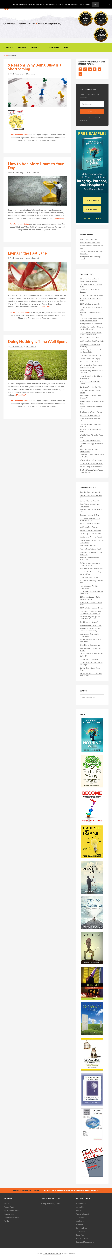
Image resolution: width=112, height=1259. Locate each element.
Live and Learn (9, 1214)
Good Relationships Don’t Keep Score (91, 285)
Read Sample (92, 209)
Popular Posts (9, 1207)
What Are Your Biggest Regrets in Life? (91, 445)
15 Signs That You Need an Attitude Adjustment (89, 558)
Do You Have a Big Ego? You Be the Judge (91, 663)
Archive (6, 1203)
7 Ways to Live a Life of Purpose (91, 460)
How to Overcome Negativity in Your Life (90, 425)
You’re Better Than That (88, 239)
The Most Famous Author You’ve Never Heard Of (91, 471)
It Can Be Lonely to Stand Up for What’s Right (91, 377)
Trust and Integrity (82, 1214)
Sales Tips (80, 1235)
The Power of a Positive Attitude (91, 412)
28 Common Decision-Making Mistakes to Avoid (90, 598)
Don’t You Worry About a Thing (91, 387)
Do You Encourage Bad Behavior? (92, 295)
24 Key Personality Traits (50, 1203)
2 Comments (30, 74)
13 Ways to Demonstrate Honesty (91, 608)
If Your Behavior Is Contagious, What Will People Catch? (91, 333)
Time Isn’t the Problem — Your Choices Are (90, 397)
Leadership (80, 1221)
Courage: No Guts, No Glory (90, 515)
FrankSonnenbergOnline (19, 134)
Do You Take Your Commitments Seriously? (91, 655)
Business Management (85, 1242)
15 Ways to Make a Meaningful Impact (90, 258)
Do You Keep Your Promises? (90, 440)
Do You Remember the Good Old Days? (91, 308)
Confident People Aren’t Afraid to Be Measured (91, 592)
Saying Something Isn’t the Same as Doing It (91, 252)
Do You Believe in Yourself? (89, 501)
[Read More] (59, 218)
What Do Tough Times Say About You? (91, 436)
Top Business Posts (11, 1210)
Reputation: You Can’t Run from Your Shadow (91, 674)
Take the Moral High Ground (90, 492)
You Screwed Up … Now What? (91, 537)
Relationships (81, 1203)
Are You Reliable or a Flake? (90, 524)
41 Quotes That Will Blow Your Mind (90, 314)
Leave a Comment (32, 172)
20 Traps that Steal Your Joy (90, 415)
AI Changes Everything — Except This (91, 581)
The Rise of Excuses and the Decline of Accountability (90, 629)
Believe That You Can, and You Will (91, 496)
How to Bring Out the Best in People (90, 391)
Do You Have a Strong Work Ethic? (90, 669)
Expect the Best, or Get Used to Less (91, 510)
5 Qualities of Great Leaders (90, 645)
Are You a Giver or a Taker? (89, 338)
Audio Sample (92, 200)
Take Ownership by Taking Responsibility (89, 450)
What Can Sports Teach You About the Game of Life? (92, 351)
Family (78, 1210)
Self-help (79, 1224)
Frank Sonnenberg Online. (52, 1253)
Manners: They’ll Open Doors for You (91, 247)
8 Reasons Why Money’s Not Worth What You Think (90, 617)
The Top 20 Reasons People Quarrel (90, 382)
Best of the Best (82, 1238)
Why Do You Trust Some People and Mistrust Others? (91, 366)
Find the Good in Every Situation (91, 549)
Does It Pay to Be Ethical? (89, 577)
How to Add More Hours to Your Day (36, 165)
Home (6, 55)
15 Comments (31, 346)
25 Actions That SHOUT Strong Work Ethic (91, 553)
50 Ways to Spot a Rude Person (91, 323)
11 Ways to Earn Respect (89, 527)
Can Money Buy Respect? (89, 622)
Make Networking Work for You (91, 625)
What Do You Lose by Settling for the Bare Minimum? (91, 328)
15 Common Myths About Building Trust (92, 402)
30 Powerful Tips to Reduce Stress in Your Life (92, 456)
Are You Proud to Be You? (89, 362)
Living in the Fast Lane (27, 253)
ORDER (98, 218)
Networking (80, 1207)
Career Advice (81, 1228)
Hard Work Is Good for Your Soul (91, 568)
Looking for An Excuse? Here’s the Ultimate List (92, 541)
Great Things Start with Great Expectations (90, 505)
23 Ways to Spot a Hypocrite (90, 304)
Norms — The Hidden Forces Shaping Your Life (90, 519)
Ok (95, 4)
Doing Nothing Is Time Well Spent (37, 341)
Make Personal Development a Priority (90, 649)
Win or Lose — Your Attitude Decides (90, 291)
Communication (82, 1217)
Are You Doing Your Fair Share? (91, 467)
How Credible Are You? (88, 545)
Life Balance (80, 1231)
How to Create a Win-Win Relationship (89, 587)
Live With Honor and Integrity (90, 358)
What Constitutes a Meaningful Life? (90, 419)
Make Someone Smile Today (90, 242)
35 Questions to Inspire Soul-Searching (90, 345)
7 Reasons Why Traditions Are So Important (91, 371)
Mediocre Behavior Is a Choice (90, 530)
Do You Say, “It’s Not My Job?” (90, 533)
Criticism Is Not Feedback (89, 659)
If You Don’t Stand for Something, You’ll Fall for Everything (91, 319)
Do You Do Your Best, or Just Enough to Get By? (90, 564)
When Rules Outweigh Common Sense (91, 603)
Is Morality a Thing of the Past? (91, 355)
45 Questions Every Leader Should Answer (89, 635)
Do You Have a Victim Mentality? (91, 463)
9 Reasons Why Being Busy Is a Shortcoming (34, 67)
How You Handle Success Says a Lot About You (91, 573)
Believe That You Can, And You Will (91, 407)
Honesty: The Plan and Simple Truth (90, 299)
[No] (109, 4)
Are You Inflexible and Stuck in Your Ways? (90, 640)
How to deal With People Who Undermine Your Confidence (90, 612)
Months (6, 1221)
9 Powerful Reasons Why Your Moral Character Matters (90, 280)
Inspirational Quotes (11, 1217)
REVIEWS (87, 218)
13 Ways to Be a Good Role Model (92, 341)
